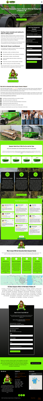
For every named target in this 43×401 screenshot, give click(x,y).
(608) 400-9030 (27, 319)
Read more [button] (17, 212)
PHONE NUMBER (30, 48)
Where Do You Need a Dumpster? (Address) (17, 324)
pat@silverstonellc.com (21, 373)
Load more (21, 236)
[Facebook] (19, 395)
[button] (41, 2)
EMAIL (11, 342)
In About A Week (30, 40)
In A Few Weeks (30, 41)
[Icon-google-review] (24, 395)
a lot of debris (14, 88)
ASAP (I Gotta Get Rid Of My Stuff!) (33, 42)
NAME (28, 44)
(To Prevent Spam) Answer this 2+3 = (33, 57)
